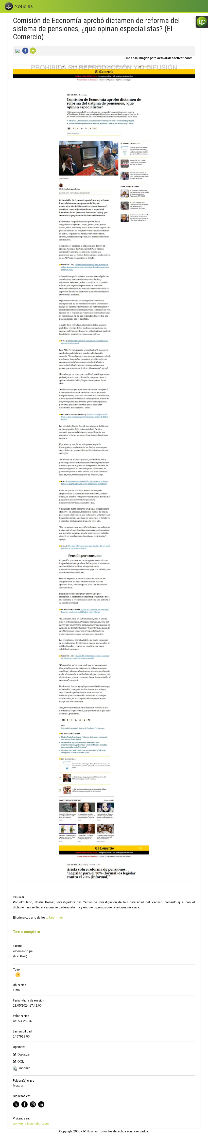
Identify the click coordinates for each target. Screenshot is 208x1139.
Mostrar (18, 1086)
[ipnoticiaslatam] (34, 1104)
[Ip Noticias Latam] (25, 1104)
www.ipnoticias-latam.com (31, 1123)
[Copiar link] (32, 50)
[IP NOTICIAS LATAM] (17, 1104)
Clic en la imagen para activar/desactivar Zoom (159, 58)
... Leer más (54, 917)
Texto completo (26, 931)
